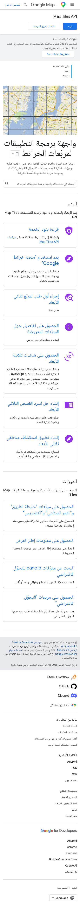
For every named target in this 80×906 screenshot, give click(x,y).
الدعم (74, 809)
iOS (75, 767)
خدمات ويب (70, 780)
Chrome (72, 846)
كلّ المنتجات (71, 871)
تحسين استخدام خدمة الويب (62, 744)
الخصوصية (62, 887)
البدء (70, 26)
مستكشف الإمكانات (67, 732)
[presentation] (40, 203)
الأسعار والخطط (69, 797)
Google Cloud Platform (63, 859)
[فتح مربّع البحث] (25, 4)
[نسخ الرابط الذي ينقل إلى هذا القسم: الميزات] (57, 481)
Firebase (71, 853)
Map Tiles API (65, 16)
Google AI (71, 865)
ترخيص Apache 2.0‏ (67, 650)
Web (74, 774)
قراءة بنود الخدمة (44, 229)
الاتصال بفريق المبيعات (44, 26)
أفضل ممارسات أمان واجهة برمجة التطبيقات (55, 738)
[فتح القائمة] (72, 4)
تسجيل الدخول (12, 4)
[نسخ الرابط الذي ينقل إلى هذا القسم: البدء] (62, 204)
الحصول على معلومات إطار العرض (45, 540)
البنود (74, 887)
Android (72, 761)
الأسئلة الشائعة (70, 726)
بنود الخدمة (71, 815)
